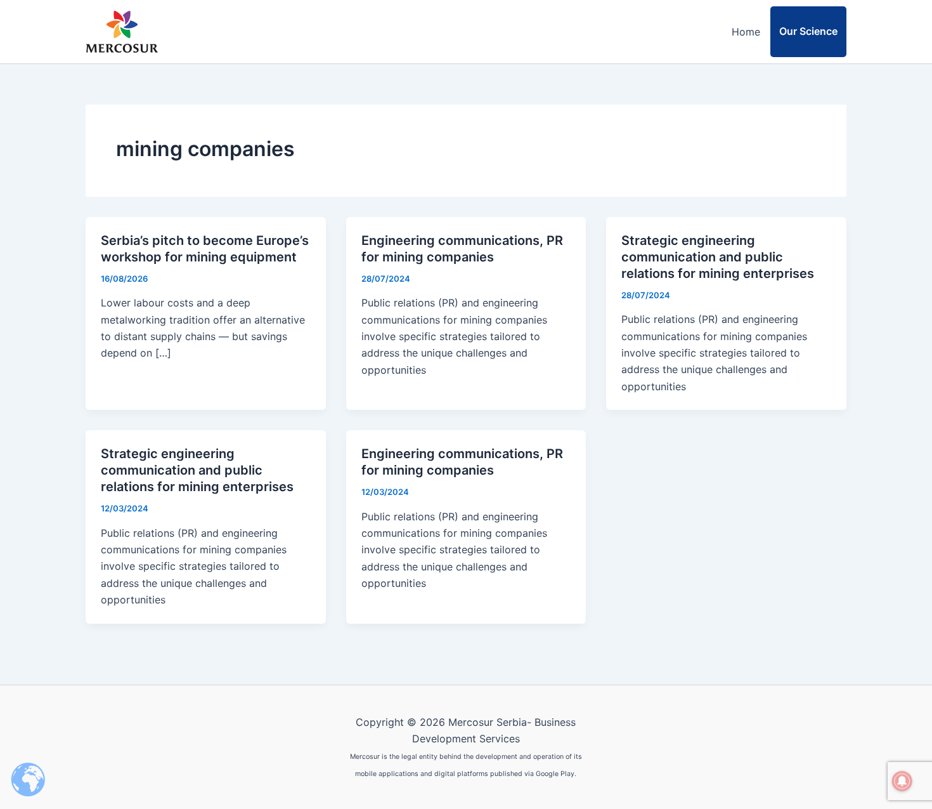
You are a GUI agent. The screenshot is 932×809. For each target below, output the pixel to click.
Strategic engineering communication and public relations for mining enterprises (717, 257)
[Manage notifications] (902, 781)
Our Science (808, 31)
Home (746, 31)
